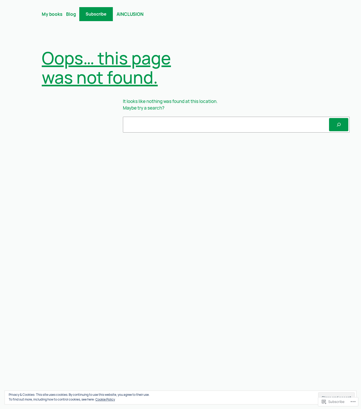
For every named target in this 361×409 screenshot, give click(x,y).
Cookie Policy (105, 399)
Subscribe (96, 14)
